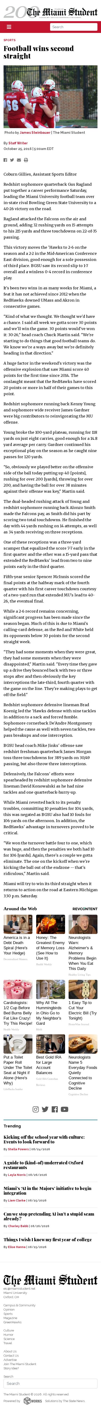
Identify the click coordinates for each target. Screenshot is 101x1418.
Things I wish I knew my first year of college (48, 1239)
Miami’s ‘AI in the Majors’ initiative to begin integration (47, 1191)
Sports (8, 1314)
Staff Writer (18, 143)
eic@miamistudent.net (19, 1288)
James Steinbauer (35, 132)
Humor (8, 1334)
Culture (9, 1330)
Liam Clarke (17, 1200)
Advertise (10, 1360)
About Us (10, 1351)
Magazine (10, 1318)
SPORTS (10, 40)
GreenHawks (12, 1322)
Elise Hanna (17, 1247)
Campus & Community (19, 1305)
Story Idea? (11, 1368)
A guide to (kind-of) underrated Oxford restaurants (43, 1165)
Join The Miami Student (20, 1364)
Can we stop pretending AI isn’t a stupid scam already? (49, 1216)
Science (9, 1339)
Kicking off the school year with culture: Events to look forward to (44, 1139)
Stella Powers (18, 1149)
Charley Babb (18, 1226)
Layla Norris (17, 1175)
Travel (8, 1343)
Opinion (9, 1309)
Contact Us (11, 1355)
